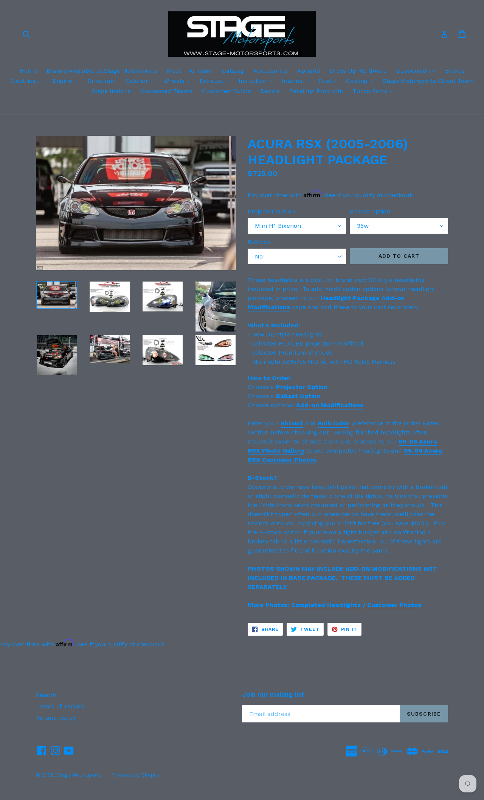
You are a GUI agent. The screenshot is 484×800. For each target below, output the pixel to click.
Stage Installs (111, 91)
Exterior (141, 80)
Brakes (455, 70)
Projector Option (271, 211)
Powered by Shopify (135, 775)
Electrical (28, 80)
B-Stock (259, 242)
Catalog (233, 70)
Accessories (270, 70)
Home (28, 70)
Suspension (417, 70)
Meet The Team (190, 70)
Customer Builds (226, 91)
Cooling (361, 80)
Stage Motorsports (79, 775)
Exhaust (216, 80)
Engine (67, 80)
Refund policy (56, 717)
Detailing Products (316, 91)
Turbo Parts (374, 91)
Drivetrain (101, 80)
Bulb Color (333, 423)
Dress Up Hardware (358, 70)
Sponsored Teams (166, 91)
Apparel (308, 70)
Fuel (329, 80)
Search (46, 695)
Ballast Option (370, 211)
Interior (297, 80)
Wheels (178, 80)
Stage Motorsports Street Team (428, 80)
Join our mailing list (273, 694)
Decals (270, 91)
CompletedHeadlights (326, 605)
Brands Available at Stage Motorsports (102, 70)
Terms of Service (60, 706)
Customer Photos (394, 605)
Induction (257, 80)
